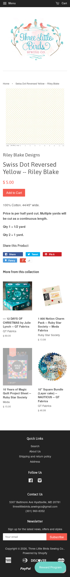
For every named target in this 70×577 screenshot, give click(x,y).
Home (6, 83)
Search (35, 446)
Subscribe (57, 537)
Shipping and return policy (35, 456)
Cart (64, 3)
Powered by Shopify (35, 553)
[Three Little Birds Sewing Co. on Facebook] (30, 481)
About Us (35, 451)
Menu (12, 3)
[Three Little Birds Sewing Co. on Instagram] (40, 481)
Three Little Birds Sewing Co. (46, 548)
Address (35, 461)
